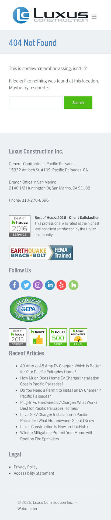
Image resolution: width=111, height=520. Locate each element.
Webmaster (27, 508)
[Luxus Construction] (50, 20)
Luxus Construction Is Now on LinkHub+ (54, 426)
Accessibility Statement (34, 472)
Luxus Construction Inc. (53, 502)
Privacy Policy (25, 466)
